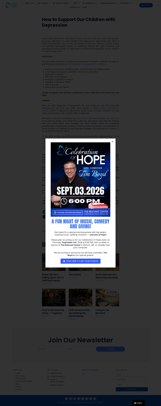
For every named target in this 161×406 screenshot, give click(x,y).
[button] (112, 141)
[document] (80, 203)
